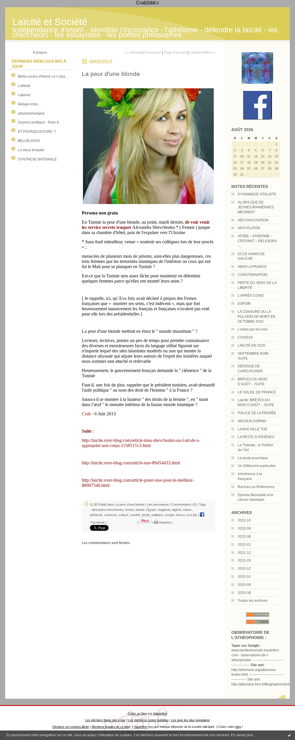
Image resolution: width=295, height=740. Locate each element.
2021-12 (244, 553)
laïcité (146, 515)
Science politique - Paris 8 (38, 122)
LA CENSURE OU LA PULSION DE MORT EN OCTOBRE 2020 (256, 317)
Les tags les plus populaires (190, 720)
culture (123, 515)
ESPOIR (244, 304)
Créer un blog (137, 713)
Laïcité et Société (49, 21)
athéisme (96, 515)
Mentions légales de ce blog (111, 726)
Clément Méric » (202, 53)
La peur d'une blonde (129, 504)
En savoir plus (242, 735)
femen (129, 509)
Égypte (151, 509)
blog (238, 726)
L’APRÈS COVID (251, 296)
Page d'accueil (175, 53)
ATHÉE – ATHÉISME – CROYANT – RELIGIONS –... (257, 241)
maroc (187, 509)
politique (157, 515)
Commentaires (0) (183, 504)
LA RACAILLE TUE (252, 429)
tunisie (140, 509)
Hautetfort (160, 713)
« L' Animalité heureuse (142, 53)
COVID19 (245, 337)
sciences (110, 515)
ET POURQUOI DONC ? (37, 132)
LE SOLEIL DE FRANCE (257, 392)
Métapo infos (28, 104)
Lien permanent (158, 504)
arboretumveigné (31, 113)
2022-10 (244, 520)
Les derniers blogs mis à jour (105, 720)
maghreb (164, 509)
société (135, 515)
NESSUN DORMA (252, 421)
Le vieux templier (31, 150)
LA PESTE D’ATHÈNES (256, 437)
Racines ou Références (256, 487)
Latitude (24, 86)
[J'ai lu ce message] (289, 735)
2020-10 (244, 577)
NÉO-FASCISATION (253, 220)
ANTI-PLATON (249, 228)
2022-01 (244, 545)
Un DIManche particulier (257, 466)
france (180, 515)
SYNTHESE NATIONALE (37, 159)
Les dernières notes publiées (148, 720)
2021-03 (244, 560)
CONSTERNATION (252, 275)
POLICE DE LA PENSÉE (257, 413)
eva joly (192, 515)
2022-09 (244, 528)
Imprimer (164, 522)
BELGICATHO (29, 141)
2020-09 (244, 585)
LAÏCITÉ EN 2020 (251, 345)
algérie (176, 509)
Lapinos (24, 95)
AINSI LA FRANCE (252, 267)
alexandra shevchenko (108, 509)
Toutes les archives (253, 601)
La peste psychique (253, 458)
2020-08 (244, 593)
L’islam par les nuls (253, 329)
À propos (40, 53)
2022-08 (244, 537)
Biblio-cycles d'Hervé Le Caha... (43, 76)
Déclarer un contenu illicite (70, 726)
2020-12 (244, 569)
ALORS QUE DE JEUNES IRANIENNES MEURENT (256, 207)
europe (169, 515)
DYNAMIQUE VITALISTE (257, 194)
